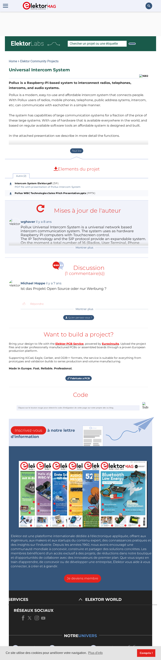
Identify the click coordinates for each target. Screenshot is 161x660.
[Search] (132, 44)
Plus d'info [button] (95, 653)
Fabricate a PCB (80, 378)
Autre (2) (21, 175)
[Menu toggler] (5, 5)
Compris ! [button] (146, 653)
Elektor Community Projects (39, 61)
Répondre (37, 304)
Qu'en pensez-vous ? (80, 317)
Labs (27, 43)
